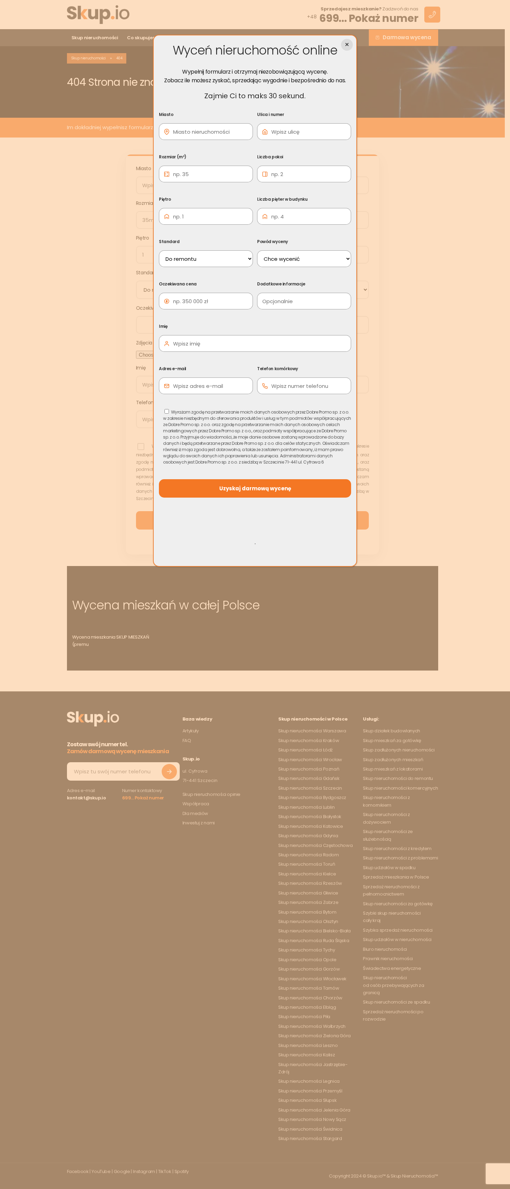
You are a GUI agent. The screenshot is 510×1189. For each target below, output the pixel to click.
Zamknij (347, 45)
